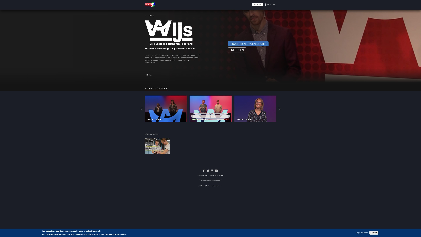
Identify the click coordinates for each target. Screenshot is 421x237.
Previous (141, 108)
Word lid (257, 4)
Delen (149, 75)
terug (152, 15)
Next (279, 108)
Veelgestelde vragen (202, 175)
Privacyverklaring (213, 175)
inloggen (237, 50)
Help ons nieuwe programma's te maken (210, 180)
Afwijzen (373, 233)
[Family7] (150, 4)
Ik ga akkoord (362, 233)
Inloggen (271, 4)
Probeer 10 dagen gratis (247, 44)
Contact (221, 175)
